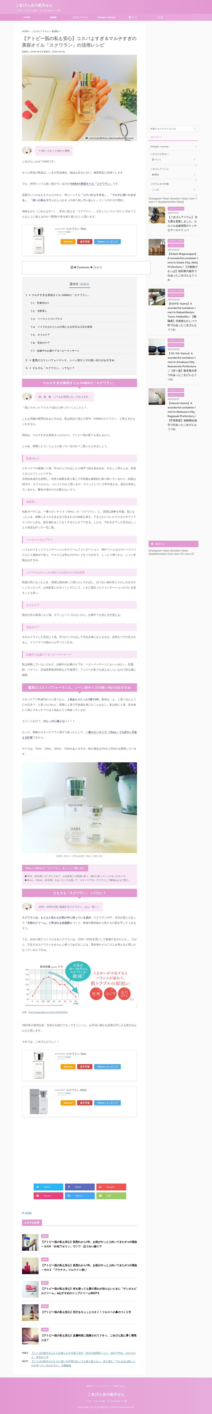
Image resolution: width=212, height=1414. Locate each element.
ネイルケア (43, 334)
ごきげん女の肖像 (159, 183)
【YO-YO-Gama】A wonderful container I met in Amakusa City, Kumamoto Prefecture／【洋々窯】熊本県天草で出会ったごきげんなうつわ (182, 366)
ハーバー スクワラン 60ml (71, 1090)
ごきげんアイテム (80, 17)
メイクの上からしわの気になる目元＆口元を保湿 (64, 326)
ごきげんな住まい (159, 153)
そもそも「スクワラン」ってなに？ (53, 368)
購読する (160, 543)
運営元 (90, 1386)
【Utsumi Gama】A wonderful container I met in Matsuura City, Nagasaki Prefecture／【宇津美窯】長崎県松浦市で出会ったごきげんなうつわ (182, 416)
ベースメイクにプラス (50, 318)
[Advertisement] (50, 1149)
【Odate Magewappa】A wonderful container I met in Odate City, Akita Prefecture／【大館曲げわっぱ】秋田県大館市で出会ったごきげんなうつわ (183, 266)
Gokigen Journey (106, 17)
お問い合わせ (119, 1386)
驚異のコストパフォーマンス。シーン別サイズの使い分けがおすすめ (73, 360)
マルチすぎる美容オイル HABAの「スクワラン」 (61, 295)
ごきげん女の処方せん (34, 5)
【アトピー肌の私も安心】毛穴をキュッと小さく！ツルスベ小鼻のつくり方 (86, 1312)
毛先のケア (43, 342)
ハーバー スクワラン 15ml (70, 228)
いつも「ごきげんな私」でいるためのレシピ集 (106, 1401)
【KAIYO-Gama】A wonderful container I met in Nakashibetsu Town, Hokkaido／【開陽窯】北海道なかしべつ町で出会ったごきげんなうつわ (182, 316)
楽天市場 (84, 241)
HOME (27, 17)
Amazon (68, 241)
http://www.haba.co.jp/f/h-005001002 (48, 1012)
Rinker (68, 232)
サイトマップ (103, 1386)
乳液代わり (43, 302)
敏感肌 (53, 17)
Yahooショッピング (107, 241)
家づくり (133, 17)
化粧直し (42, 310)
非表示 (97, 267)
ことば (159, 17)
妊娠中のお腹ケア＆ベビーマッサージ (58, 350)
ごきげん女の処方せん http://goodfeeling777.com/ (111, 138)
